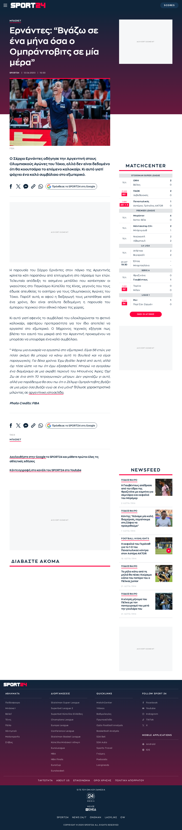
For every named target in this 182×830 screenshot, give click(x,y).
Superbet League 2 (62, 708)
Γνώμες (101, 754)
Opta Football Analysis (110, 725)
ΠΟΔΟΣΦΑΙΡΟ (129, 480)
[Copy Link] (33, 186)
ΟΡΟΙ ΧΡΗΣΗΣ (103, 780)
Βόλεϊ (8, 714)
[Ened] (91, 809)
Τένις (8, 720)
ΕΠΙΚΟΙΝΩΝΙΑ (81, 780)
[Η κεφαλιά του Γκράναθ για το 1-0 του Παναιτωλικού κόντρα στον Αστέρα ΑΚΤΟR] (163, 545)
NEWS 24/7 (79, 817)
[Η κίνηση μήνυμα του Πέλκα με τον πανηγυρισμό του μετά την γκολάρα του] (163, 601)
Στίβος (9, 742)
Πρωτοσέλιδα (104, 720)
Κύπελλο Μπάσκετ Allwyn (65, 742)
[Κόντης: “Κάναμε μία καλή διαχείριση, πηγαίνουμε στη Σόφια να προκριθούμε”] (163, 518)
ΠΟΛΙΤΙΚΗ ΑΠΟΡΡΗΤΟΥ (129, 780)
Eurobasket (57, 771)
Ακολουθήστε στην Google (28, 457)
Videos (100, 708)
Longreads (103, 765)
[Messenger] (25, 186)
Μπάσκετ (15, 440)
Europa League (60, 725)
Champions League (62, 720)
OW (123, 817)
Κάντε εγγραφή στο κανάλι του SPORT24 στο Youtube (45, 470)
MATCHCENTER (146, 166)
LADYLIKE (111, 817)
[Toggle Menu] (5, 5)
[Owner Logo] (91, 796)
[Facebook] (10, 186)
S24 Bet (101, 737)
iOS (148, 750)
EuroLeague (58, 748)
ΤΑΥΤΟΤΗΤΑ (45, 780)
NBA (53, 754)
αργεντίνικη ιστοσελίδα (46, 392)
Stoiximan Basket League (66, 737)
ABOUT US (63, 780)
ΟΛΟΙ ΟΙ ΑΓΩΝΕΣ (146, 314)
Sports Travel (104, 748)
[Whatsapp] (40, 186)
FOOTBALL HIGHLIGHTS (135, 538)
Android (150, 744)
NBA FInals (57, 759)
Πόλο (8, 725)
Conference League (62, 731)
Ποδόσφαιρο (12, 703)
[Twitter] (18, 186)
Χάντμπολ (11, 731)
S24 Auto (102, 742)
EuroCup (56, 765)
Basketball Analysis (108, 731)
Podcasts (102, 759)
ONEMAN (95, 817)
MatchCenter (104, 703)
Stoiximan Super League (65, 703)
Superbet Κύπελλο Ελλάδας (67, 714)
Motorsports (12, 737)
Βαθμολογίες (104, 714)
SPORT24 (63, 817)
